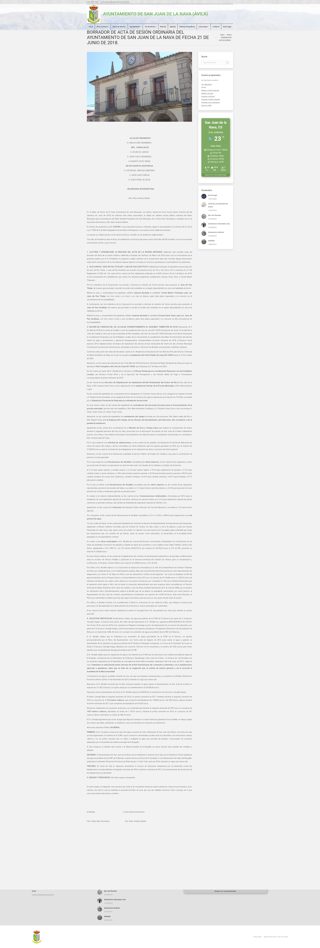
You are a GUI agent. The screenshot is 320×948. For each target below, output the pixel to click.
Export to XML (206, 105)
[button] (203, 87)
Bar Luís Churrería (214, 215)
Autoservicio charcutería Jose (219, 224)
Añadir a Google (207, 93)
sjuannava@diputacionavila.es (115, 2)
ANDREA (211, 241)
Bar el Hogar (212, 195)
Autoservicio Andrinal (216, 232)
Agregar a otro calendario (210, 102)
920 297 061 (92, 2)
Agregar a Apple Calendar (210, 99)
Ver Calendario (206, 84)
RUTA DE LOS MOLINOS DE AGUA (218, 205)
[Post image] (203, 196)
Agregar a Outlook (208, 96)
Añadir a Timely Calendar (210, 90)
